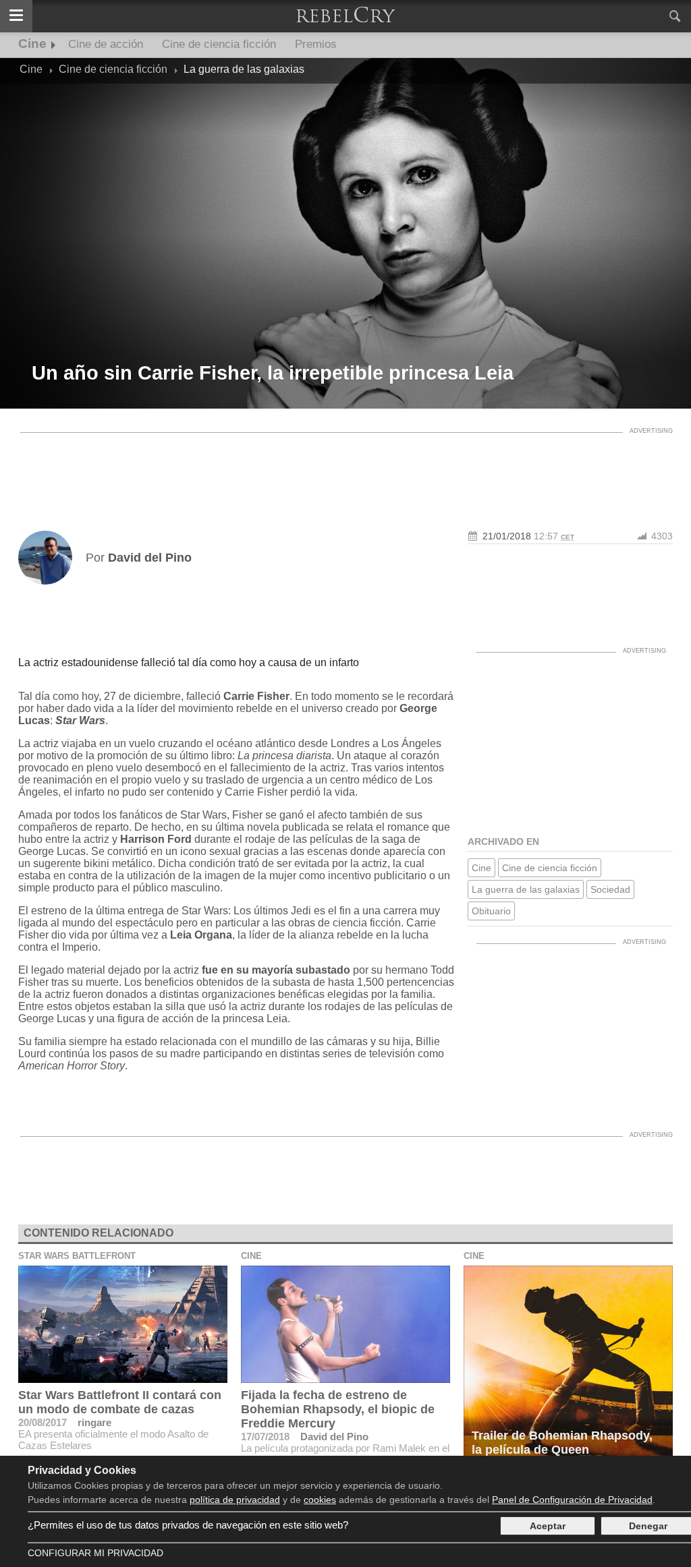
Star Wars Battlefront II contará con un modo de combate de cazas (119, 1402)
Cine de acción (105, 44)
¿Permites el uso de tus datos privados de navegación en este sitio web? (188, 1525)
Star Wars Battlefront (77, 1256)
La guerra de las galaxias (526, 889)
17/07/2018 (265, 1436)
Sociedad (610, 889)
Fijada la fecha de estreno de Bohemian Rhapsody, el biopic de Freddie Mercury (338, 1409)
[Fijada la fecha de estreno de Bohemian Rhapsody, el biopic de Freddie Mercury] (345, 1324)
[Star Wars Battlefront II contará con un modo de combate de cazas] (122, 1324)
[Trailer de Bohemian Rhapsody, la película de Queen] (568, 1365)
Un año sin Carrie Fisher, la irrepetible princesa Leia (273, 373)
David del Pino (334, 1436)
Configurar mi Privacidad (95, 1552)
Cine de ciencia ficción (219, 44)
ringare (94, 1422)
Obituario (491, 911)
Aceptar (547, 1525)
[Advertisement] (345, 470)
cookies (320, 1499)
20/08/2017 (42, 1422)
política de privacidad (235, 1499)
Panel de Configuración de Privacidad (572, 1499)
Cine (32, 43)
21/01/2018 (506, 536)
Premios (316, 44)
